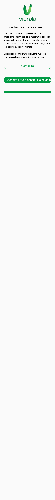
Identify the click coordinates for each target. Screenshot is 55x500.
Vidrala (27, 9)
